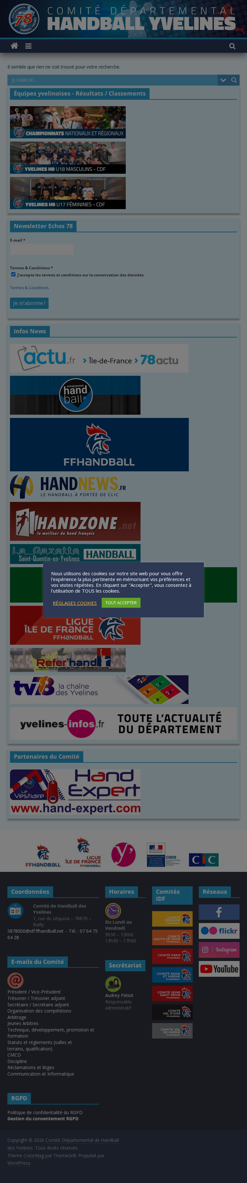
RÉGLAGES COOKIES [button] (75, 603)
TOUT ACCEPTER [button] (121, 602)
